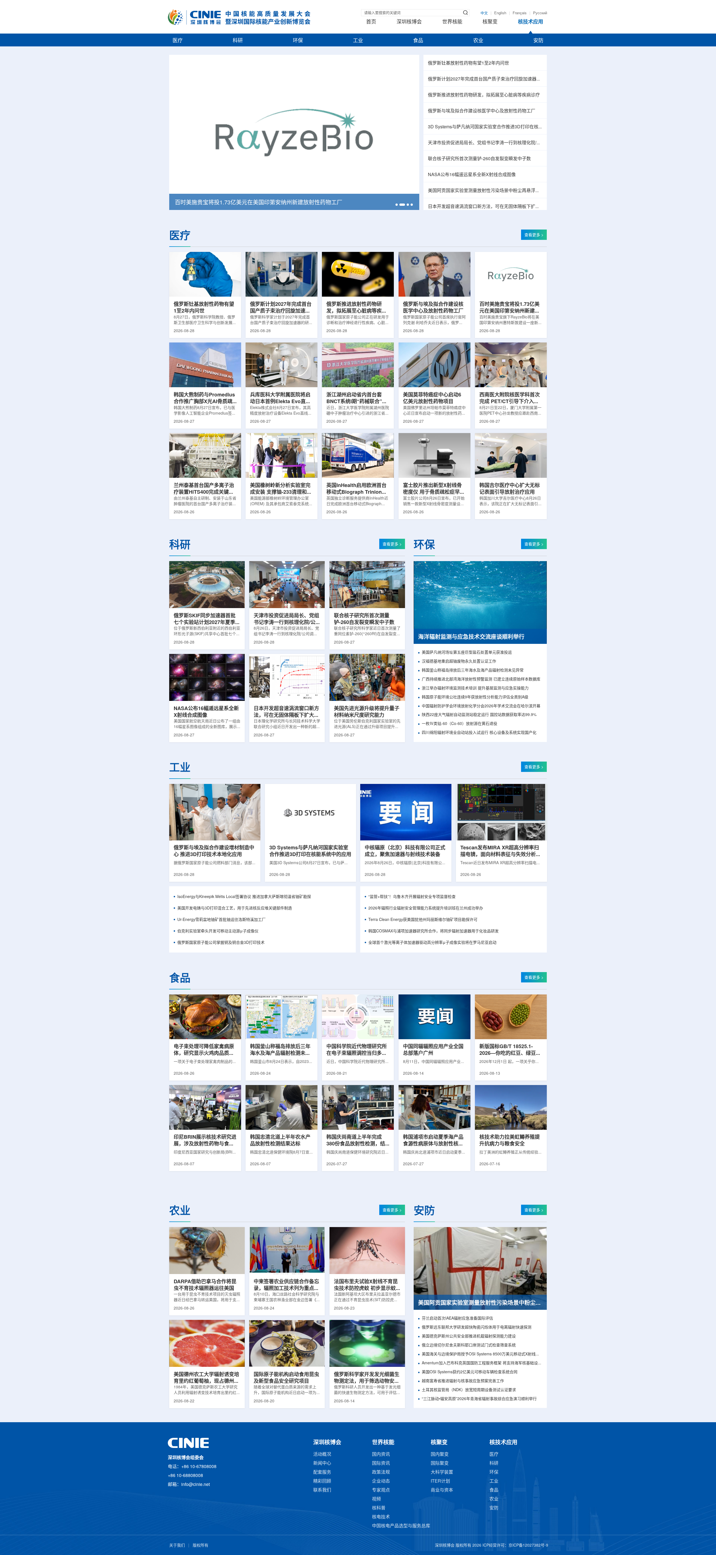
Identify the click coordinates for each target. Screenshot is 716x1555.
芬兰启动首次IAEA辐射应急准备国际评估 (457, 1319)
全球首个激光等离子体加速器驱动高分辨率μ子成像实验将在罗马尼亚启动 (432, 943)
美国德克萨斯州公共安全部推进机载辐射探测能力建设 (469, 1336)
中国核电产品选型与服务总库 (401, 1526)
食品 (418, 41)
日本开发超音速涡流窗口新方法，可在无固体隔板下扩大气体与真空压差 (485, 206)
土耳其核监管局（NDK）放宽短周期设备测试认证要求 (469, 1390)
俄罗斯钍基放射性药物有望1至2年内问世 (468, 63)
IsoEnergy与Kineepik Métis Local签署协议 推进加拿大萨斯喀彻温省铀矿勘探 (244, 897)
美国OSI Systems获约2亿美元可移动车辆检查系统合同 (469, 1372)
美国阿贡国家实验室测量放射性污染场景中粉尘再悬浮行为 (485, 190)
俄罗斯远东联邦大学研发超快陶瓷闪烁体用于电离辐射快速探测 (476, 1327)
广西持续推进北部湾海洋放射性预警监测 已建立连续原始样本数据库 (481, 679)
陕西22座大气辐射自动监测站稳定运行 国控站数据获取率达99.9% (479, 715)
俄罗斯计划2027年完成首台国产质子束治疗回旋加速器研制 (485, 79)
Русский (540, 13)
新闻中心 (322, 1463)
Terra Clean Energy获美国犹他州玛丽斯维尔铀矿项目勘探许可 (422, 920)
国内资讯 (381, 1454)
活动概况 (322, 1454)
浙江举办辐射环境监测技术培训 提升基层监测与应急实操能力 (475, 688)
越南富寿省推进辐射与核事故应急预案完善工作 (463, 1381)
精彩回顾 (322, 1481)
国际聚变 (440, 1463)
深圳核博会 (409, 22)
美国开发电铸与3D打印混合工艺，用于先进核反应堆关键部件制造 (234, 908)
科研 (238, 41)
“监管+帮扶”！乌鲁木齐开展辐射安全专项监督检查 (412, 897)
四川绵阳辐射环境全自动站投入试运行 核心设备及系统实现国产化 (479, 733)
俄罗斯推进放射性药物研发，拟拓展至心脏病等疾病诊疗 (484, 95)
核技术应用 (530, 22)
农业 (478, 41)
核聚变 (490, 22)
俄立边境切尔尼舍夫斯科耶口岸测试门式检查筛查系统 (469, 1345)
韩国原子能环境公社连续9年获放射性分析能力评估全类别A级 (475, 697)
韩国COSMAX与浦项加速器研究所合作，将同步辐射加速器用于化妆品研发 (433, 931)
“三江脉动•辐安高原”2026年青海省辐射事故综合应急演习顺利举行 (479, 1399)
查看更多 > (533, 235)
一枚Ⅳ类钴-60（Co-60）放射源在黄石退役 (459, 724)
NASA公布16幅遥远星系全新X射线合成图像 (472, 174)
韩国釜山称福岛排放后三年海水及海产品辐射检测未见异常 (473, 670)
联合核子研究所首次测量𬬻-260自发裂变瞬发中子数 (479, 159)
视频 (376, 1499)
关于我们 (177, 1546)
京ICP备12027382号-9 (528, 1546)
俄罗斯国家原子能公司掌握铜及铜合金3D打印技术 (221, 943)
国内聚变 (440, 1454)
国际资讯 (381, 1463)
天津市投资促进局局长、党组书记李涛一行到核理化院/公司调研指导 (485, 143)
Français (520, 13)
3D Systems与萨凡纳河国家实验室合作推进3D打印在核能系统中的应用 (485, 127)
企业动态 (381, 1481)
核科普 (378, 1508)
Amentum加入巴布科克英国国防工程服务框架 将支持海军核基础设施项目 (482, 1363)
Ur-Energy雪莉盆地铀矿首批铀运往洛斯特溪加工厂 (221, 920)
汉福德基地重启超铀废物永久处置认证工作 (459, 662)
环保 (298, 41)
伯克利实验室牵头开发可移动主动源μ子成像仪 (217, 931)
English (500, 13)
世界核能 (452, 22)
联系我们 (322, 1490)
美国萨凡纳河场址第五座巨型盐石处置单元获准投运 (467, 653)
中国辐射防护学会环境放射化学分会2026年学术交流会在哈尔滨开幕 (481, 706)
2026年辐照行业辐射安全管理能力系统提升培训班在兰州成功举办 (425, 908)
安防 (538, 41)
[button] (396, 205)
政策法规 (381, 1472)
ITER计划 (440, 1481)
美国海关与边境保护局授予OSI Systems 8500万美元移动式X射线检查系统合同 (482, 1354)
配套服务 (322, 1472)
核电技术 (381, 1517)
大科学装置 (442, 1472)
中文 (484, 13)
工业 (358, 41)
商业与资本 (442, 1490)
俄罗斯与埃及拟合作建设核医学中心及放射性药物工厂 (481, 111)
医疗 (178, 41)
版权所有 (200, 1546)
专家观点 (381, 1490)
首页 (371, 22)
